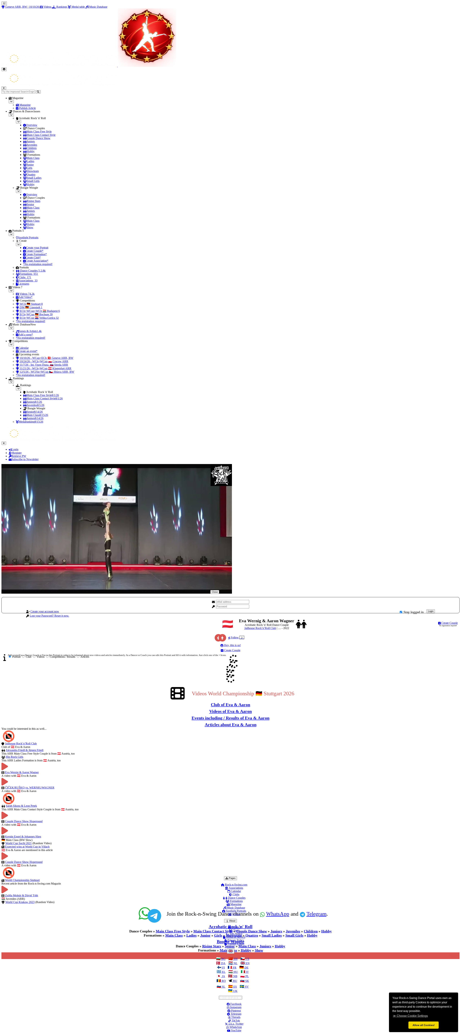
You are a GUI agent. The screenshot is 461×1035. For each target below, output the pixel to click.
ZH (235, 958)
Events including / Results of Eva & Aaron (230, 718)
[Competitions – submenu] (11, 344)
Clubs (235, 894)
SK (247, 980)
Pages (232, 878)
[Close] (3, 88)
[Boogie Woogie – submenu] (18, 191)
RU (234, 980)
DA (222, 963)
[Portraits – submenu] (11, 234)
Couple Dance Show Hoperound (23, 821)
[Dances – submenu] (11, 115)
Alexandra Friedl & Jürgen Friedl (24, 750)
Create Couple (449, 622)
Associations (235, 887)
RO (223, 980)
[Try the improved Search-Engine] (38, 92)
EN (247, 963)
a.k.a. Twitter (235, 1023)
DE (246, 967)
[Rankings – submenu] (11, 382)
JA (223, 976)
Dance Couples (236, 897)
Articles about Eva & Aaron (230, 724)
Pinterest (235, 1010)
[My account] (4, 69)
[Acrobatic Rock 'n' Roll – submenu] (18, 121)
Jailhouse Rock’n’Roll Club (260, 628)
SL (223, 986)
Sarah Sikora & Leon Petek (21, 805)
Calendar (235, 891)
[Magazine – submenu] (11, 101)
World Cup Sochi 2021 (18, 843)
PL (247, 976)
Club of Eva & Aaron (230, 704)
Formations (236, 901)
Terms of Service (235, 937)
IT (247, 971)
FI (223, 967)
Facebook (235, 1003)
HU (235, 971)
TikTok (235, 1020)
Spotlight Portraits (235, 910)
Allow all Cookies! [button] (424, 1025)
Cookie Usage (235, 943)
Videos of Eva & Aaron (230, 711)
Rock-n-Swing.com (235, 884)
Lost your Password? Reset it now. (49, 615)
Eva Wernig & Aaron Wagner (22, 772)
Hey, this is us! (232, 645)
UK (235, 991)
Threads (235, 1017)
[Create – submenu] (18, 244)
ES (235, 986)
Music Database (235, 907)
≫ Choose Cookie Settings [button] (410, 1015)
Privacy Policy (235, 940)
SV (246, 986)
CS (247, 958)
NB (234, 976)
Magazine (235, 904)
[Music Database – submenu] (11, 328)
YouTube (235, 1030)
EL (223, 971)
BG (223, 958)
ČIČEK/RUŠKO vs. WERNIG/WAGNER (29, 787)
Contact (235, 927)
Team (236, 930)
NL (235, 963)
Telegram (235, 1013)
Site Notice (235, 933)
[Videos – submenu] (11, 290)
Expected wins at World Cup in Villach (27, 846)
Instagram (235, 1007)
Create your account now (44, 611)
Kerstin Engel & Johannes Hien (23, 836)
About (233, 920)
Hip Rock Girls (14, 756)
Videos (235, 914)
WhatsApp (235, 1027)
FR (234, 967)
